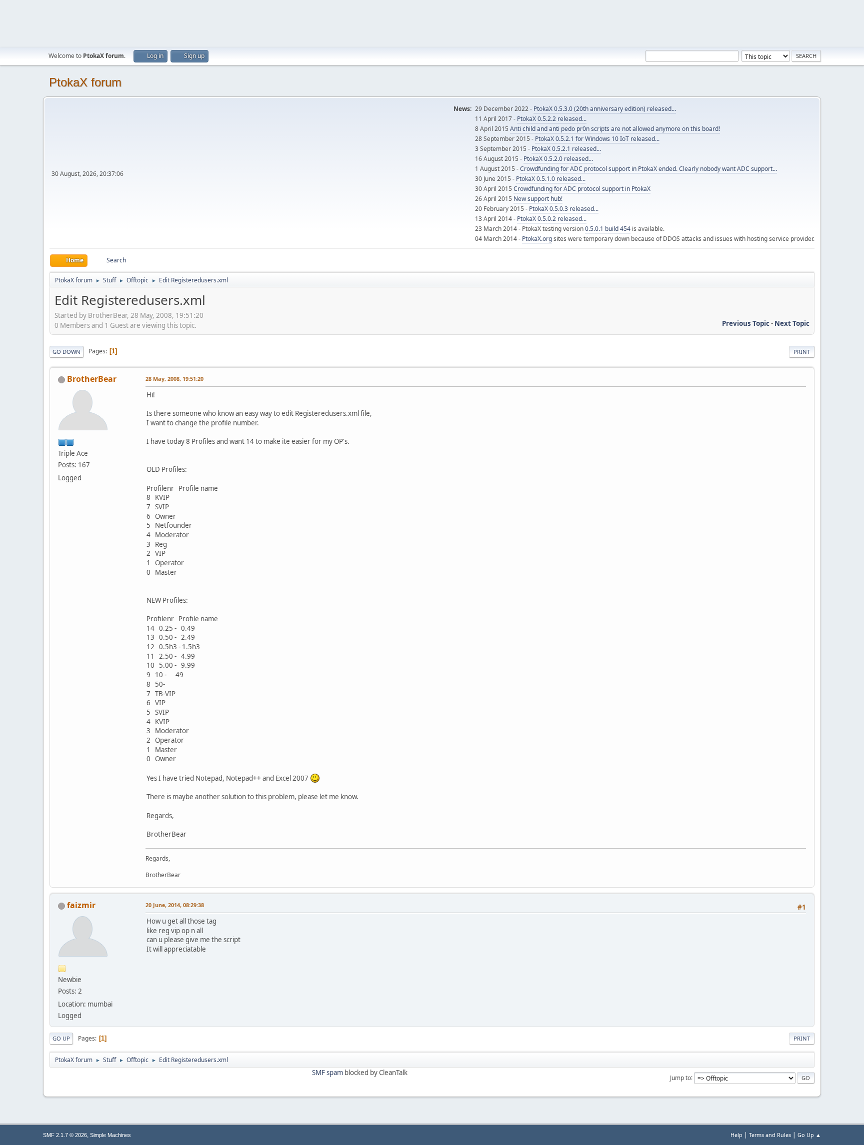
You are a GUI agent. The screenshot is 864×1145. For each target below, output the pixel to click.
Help (736, 1135)
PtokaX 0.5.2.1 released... (566, 148)
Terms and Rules (770, 1135)
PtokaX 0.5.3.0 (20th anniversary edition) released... (605, 108)
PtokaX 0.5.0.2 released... (551, 218)
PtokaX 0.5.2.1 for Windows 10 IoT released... (597, 138)
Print (802, 351)
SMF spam (327, 1072)
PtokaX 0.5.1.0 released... (551, 178)
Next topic (792, 323)
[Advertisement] (432, 22)
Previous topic (746, 323)
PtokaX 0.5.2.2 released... (551, 118)
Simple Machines (110, 1135)
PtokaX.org (537, 238)
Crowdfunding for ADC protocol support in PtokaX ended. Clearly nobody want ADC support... (648, 168)
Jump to (680, 1077)
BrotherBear (91, 378)
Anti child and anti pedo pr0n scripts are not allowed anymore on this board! (615, 128)
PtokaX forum (85, 82)
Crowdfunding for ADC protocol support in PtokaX (582, 188)
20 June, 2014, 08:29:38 (175, 905)
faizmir (81, 905)
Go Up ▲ (809, 1135)
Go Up (61, 1038)
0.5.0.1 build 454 (607, 228)
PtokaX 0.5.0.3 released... (563, 208)
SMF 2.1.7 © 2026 (65, 1135)
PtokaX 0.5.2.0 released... (558, 158)
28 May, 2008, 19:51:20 (175, 378)
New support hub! (538, 198)
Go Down (66, 351)
